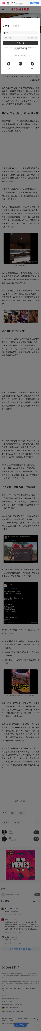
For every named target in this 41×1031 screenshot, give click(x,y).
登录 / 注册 (20, 43)
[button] (37, 21)
